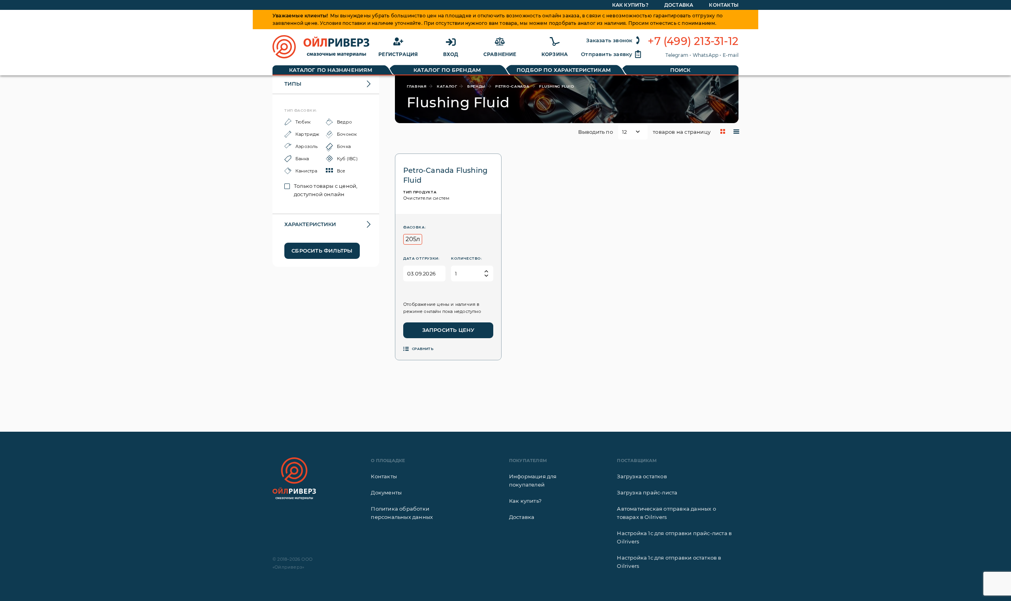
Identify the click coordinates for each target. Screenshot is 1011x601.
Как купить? (630, 5)
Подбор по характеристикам (564, 70)
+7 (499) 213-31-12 (693, 41)
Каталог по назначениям (330, 70)
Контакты (724, 5)
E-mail (731, 55)
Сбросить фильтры (321, 250)
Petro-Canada (512, 86)
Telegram (676, 55)
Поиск (680, 70)
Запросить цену (448, 330)
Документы (386, 492)
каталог (447, 86)
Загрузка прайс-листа (647, 492)
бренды (476, 86)
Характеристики (310, 224)
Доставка (678, 5)
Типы (292, 84)
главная (417, 86)
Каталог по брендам (447, 70)
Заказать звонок (609, 40)
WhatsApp (706, 55)
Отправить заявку (606, 54)
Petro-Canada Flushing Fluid (445, 175)
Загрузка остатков (642, 476)
